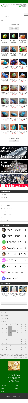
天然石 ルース (6, 16)
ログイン (2, 388)
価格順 (14, 24)
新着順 (18, 24)
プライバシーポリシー (18, 396)
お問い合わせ (3, 391)
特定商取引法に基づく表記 (10, 396)
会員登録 (16, 385)
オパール (11, 16)
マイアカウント (3, 385)
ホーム (2, 16)
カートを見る (17, 388)
